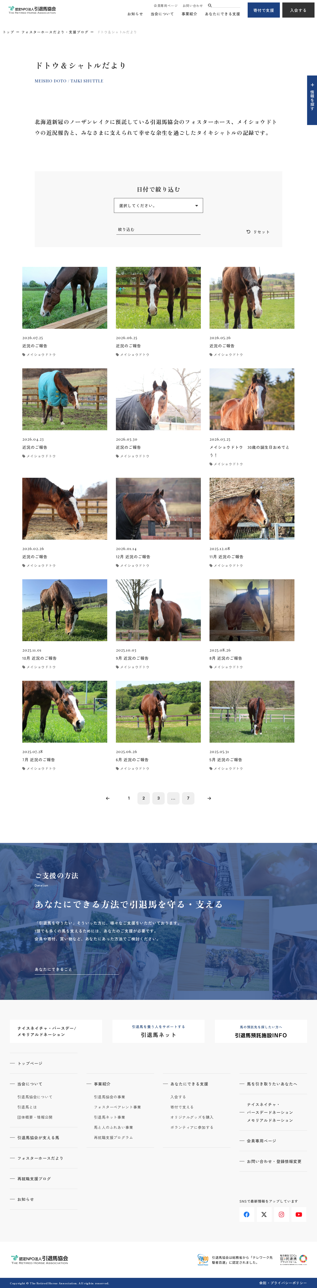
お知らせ (135, 13)
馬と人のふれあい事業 (113, 1127)
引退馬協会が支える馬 (38, 1137)
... (173, 798)
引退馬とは (27, 1107)
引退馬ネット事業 (109, 1117)
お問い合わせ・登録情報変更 (274, 1161)
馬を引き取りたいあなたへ (272, 1084)
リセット (261, 232)
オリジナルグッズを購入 (192, 1117)
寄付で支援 (263, 10)
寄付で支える (182, 1107)
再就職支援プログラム (113, 1137)
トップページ (30, 1063)
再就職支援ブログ (34, 1179)
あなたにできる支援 (222, 13)
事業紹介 (189, 13)
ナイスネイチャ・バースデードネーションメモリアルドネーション (270, 1112)
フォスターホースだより (40, 1158)
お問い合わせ (193, 5)
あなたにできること (54, 969)
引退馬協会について (35, 1096)
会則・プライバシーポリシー (283, 1282)
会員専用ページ (166, 5)
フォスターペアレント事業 (117, 1107)
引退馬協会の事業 (109, 1096)
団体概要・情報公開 (35, 1117)
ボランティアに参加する (192, 1127)
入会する (298, 10)
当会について (162, 13)
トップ (8, 31)
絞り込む (126, 229)
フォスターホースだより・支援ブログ (55, 31)
